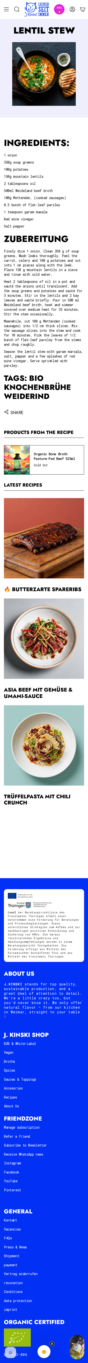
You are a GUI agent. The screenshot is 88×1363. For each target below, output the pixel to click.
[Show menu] (6, 9)
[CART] (82, 9)
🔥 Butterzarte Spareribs (42, 589)
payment (10, 1265)
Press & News (15, 1247)
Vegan (8, 1052)
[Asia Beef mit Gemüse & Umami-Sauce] (44, 638)
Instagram (12, 1163)
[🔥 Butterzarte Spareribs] (44, 538)
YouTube (11, 1181)
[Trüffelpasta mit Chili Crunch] (44, 745)
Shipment (11, 1256)
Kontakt (10, 1220)
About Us (11, 1106)
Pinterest (12, 1190)
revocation (13, 1282)
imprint (10, 1309)
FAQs (8, 1238)
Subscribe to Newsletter (25, 1145)
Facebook (11, 1172)
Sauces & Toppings (20, 1079)
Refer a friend (17, 1136)
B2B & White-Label (20, 1043)
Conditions (13, 1291)
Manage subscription (21, 1127)
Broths (9, 1061)
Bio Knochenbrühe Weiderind (37, 387)
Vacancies (12, 1229)
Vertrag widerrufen (21, 1273)
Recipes (10, 1097)
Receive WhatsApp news (23, 1154)
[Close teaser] (52, 1343)
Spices (9, 1070)
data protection (18, 1300)
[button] (44, 1351)
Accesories (13, 1088)
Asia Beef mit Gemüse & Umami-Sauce (38, 693)
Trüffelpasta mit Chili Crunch (37, 800)
